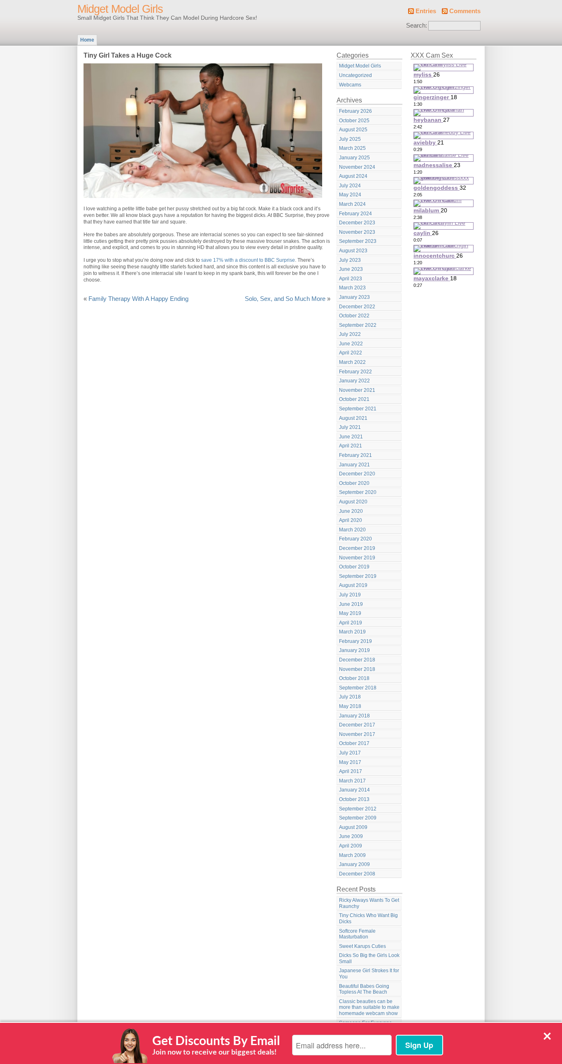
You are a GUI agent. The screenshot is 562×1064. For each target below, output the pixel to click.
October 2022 (354, 316)
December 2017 (357, 725)
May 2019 (350, 613)
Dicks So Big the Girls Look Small (369, 958)
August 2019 (353, 585)
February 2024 (355, 214)
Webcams (350, 85)
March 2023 (352, 288)
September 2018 (357, 688)
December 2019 (357, 548)
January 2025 (354, 158)
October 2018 (354, 678)
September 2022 (357, 325)
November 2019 (357, 558)
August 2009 (353, 827)
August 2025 (353, 130)
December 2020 (357, 474)
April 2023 (350, 279)
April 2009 (350, 846)
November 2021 (357, 390)
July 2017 (350, 753)
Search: (416, 25)
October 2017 (354, 743)
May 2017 (350, 762)
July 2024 (350, 186)
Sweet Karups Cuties (362, 946)
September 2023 (357, 241)
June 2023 (351, 269)
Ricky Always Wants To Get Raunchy (369, 903)
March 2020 (352, 530)
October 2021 (354, 399)
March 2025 (352, 148)
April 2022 (350, 353)
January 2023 (354, 297)
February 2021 (355, 455)
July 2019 (350, 595)
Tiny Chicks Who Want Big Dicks (368, 918)
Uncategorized (355, 75)
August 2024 (353, 176)
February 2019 (355, 641)
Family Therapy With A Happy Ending (138, 299)
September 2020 (357, 492)
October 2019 (354, 567)
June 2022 (351, 344)
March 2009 (352, 855)
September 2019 (357, 576)
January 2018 (354, 716)
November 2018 (357, 669)
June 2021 (351, 437)
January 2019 (354, 650)
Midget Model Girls (120, 9)
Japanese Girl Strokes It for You (369, 974)
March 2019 (352, 632)
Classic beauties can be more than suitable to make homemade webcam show (369, 1007)
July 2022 (350, 334)
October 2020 (354, 483)
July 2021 (350, 427)
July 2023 (350, 260)
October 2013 (354, 799)
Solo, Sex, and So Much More (285, 299)
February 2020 (355, 539)
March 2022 (352, 362)
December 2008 (357, 874)
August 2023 (353, 251)
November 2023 (357, 232)
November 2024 (357, 167)
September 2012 (357, 809)
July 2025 (350, 139)
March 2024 (352, 204)
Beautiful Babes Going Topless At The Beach (364, 989)
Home (87, 40)
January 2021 (354, 465)
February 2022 (355, 372)
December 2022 (357, 307)
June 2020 (351, 511)
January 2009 (354, 864)
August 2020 (353, 502)
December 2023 (357, 223)
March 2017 (352, 781)
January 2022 (354, 381)
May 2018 (350, 706)
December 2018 (357, 660)
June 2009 (351, 836)
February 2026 (355, 111)
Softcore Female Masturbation (357, 934)
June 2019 (351, 604)
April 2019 (350, 623)
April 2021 (350, 446)
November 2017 (357, 734)
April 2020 (350, 520)
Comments (465, 11)
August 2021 (353, 418)
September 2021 (357, 409)
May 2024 (350, 195)
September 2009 (357, 818)
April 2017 (350, 771)
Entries (426, 11)
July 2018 (350, 697)
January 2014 (354, 790)
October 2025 (354, 120)
